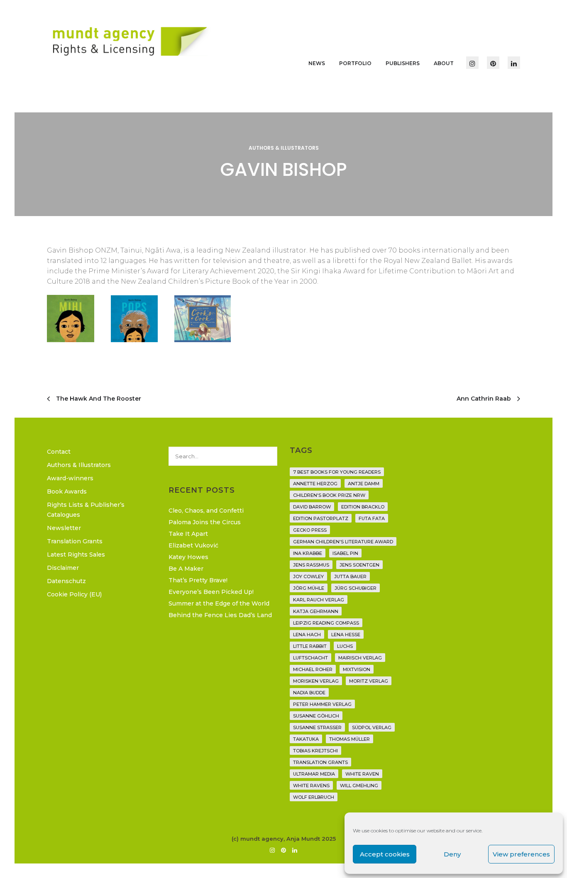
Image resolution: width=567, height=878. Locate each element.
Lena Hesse (345, 634)
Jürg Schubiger (355, 588)
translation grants (320, 762)
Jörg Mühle (308, 588)
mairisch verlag (360, 658)
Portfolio (355, 63)
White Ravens (311, 785)
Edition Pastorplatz (320, 518)
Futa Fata (372, 518)
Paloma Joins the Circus (205, 522)
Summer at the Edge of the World (219, 603)
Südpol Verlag (371, 727)
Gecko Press (310, 530)
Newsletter (64, 528)
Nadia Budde (309, 693)
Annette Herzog (315, 483)
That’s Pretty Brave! (198, 580)
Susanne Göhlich (316, 716)
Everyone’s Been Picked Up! (211, 592)
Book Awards (67, 491)
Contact (59, 451)
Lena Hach (307, 634)
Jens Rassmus (311, 565)
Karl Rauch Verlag (318, 600)
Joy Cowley (308, 576)
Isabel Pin (345, 553)
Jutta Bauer (350, 576)
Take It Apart (188, 534)
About (444, 63)
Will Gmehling (359, 785)
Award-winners (70, 478)
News (316, 63)
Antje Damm (363, 483)
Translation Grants (75, 541)
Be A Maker (186, 568)
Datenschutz (66, 581)
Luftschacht (310, 658)
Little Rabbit (310, 646)
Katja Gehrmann (315, 611)
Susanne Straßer (317, 727)
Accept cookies (385, 854)
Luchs (345, 646)
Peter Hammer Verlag (322, 704)
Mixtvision (356, 669)
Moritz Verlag (368, 681)
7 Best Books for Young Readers (337, 472)
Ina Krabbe (307, 553)
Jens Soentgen (359, 565)
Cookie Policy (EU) (74, 594)
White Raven (362, 774)
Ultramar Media (314, 774)
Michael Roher (312, 669)
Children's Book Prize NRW (329, 495)
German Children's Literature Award (343, 542)
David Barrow (312, 507)
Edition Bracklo (362, 507)
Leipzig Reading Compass (326, 623)
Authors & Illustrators (284, 147)
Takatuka (306, 739)
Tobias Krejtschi (315, 751)
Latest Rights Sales (76, 554)
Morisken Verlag (316, 681)
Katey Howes (188, 557)
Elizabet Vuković (193, 545)
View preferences (521, 854)
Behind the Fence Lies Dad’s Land (220, 615)
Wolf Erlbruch (313, 797)
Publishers (403, 63)
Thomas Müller (349, 739)
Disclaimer (63, 568)
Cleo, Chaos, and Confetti (206, 510)
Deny (452, 854)
